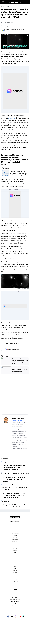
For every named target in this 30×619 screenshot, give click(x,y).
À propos (15, 593)
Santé (15, 568)
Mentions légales (15, 601)
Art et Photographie (15, 533)
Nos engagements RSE (15, 599)
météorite (11, 118)
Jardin (15, 552)
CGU (15, 603)
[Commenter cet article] (7, 26)
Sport (15, 575)
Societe (7, 6)
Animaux (15, 535)
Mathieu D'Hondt (7, 21)
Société (15, 572)
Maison (15, 566)
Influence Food (15, 606)
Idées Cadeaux (15, 581)
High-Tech (15, 548)
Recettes (15, 546)
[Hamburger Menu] (3, 2)
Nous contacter (15, 595)
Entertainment (15, 539)
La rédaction (15, 597)
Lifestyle (15, 564)
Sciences (15, 570)
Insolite (15, 550)
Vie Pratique (15, 577)
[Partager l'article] (2, 26)
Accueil (2, 6)
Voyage (15, 579)
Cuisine (15, 544)
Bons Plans (15, 537)
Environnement (15, 541)
